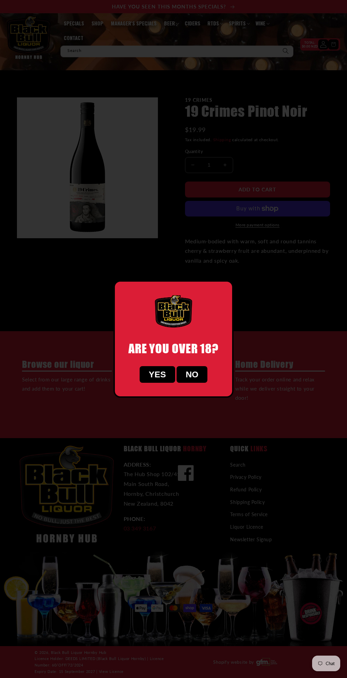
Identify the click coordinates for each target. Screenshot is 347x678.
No (192, 374)
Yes (157, 374)
